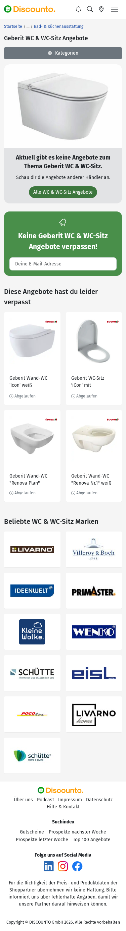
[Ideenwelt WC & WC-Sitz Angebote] (32, 590)
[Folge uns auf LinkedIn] (49, 866)
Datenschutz (99, 800)
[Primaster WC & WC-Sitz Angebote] (94, 590)
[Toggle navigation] (114, 9)
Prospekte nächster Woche (77, 832)
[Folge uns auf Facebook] (77, 866)
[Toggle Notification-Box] (78, 9)
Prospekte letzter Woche (42, 840)
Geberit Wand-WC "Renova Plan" (28, 479)
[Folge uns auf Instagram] (63, 866)
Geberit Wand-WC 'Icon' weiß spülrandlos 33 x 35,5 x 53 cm (31, 382)
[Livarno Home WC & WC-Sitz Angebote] (94, 714)
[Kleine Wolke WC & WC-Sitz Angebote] (32, 631)
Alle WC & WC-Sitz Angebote (63, 192)
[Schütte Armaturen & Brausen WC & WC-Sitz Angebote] (32, 673)
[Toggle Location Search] (101, 9)
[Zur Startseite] (32, 9)
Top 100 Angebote (92, 840)
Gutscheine (32, 832)
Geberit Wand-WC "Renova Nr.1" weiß (91, 479)
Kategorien (66, 53)
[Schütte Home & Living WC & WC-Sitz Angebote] (32, 755)
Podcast (45, 800)
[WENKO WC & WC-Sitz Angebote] (94, 631)
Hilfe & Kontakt (63, 807)
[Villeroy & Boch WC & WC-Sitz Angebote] (94, 549)
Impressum (70, 800)
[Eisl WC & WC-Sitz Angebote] (94, 673)
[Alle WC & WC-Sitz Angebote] (63, 106)
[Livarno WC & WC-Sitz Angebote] (32, 549)
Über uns (23, 800)
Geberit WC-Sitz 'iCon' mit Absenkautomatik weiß (90, 382)
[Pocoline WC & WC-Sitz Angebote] (32, 714)
